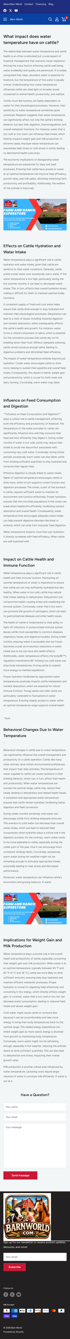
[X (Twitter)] (10, 10)
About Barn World (12, 4)
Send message (20, 1175)
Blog (51, 4)
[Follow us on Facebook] (5, 1294)
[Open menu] (5, 19)
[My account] (57, 19)
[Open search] (50, 19)
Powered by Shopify (13, 1332)
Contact (28, 4)
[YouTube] (16, 10)
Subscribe (14, 1267)
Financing (41, 4)
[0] (64, 19)
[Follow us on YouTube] (18, 1294)
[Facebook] (4, 10)
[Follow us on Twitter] (12, 1294)
